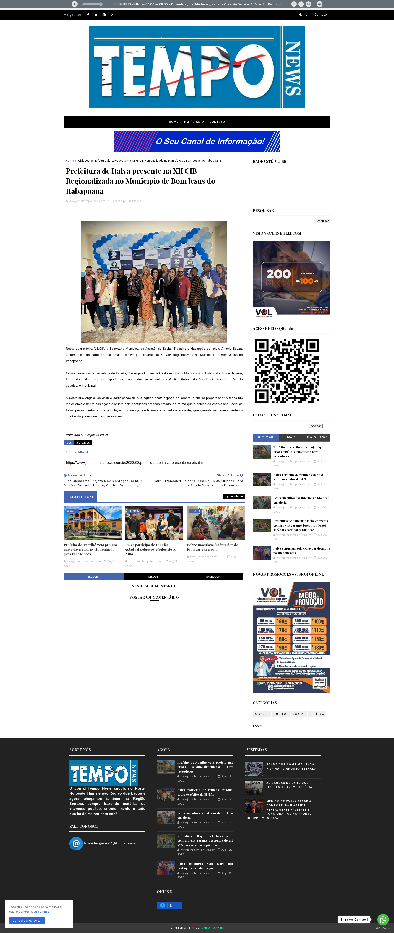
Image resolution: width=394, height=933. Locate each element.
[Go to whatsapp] (383, 919)
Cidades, (136, 201)
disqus (153, 576)
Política (317, 714)
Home (303, 14)
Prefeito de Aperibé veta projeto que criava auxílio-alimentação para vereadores (90, 549)
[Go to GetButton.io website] (383, 928)
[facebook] (88, 15)
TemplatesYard (211, 927)
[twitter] (96, 15)
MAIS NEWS (317, 437)
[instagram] (104, 15)
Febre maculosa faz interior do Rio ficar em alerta (212, 547)
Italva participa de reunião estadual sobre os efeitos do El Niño (150, 549)
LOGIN (257, 726)
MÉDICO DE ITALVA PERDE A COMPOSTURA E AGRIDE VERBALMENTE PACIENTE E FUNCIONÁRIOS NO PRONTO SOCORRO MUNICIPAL (278, 810)
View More (236, 496)
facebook (213, 576)
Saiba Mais (41, 912)
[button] (27, 920)
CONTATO (217, 122)
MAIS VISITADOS (291, 438)
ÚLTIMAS (266, 437)
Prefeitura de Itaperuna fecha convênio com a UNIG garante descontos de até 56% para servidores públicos (300, 525)
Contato (320, 14)
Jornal (299, 714)
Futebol (281, 714)
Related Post (80, 496)
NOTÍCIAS (192, 122)
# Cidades (83, 442)
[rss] (112, 15)
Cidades (83, 160)
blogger (93, 576)
